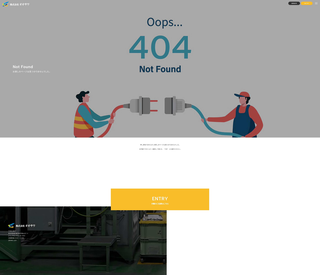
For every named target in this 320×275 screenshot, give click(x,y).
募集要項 (294, 3)
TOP (166, 149)
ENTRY (306, 3)
